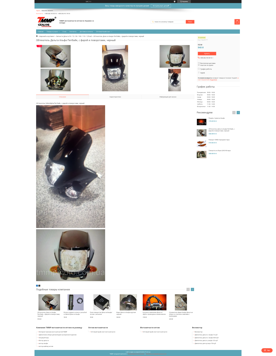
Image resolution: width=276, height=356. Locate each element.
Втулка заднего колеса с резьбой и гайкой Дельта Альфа (75, 313)
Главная (40, 32)
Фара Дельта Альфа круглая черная (126, 313)
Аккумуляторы (44, 338)
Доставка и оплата (86, 32)
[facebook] (37, 286)
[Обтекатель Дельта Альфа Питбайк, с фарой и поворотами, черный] (49, 302)
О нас (64, 32)
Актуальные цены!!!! (161, 6)
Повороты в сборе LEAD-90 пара (220, 150)
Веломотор (198, 332)
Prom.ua (147, 352)
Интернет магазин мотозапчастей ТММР (53, 332)
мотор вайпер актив (46, 346)
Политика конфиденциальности (156, 354)
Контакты (73, 32)
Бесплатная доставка (207, 63)
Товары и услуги (52, 32)
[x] (39, 286)
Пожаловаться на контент (136, 354)
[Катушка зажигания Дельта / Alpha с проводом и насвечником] (154, 302)
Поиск (190, 22)
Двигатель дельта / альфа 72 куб (206, 335)
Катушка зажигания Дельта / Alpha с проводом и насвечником (154, 313)
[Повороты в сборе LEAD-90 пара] (201, 154)
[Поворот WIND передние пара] (201, 144)
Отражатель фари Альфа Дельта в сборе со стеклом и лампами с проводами (181, 314)
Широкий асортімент (47, 36)
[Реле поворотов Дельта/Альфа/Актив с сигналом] (102, 302)
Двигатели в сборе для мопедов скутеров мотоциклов (57, 335)
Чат (268, 350)
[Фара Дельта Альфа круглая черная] (128, 302)
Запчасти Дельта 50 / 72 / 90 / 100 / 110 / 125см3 (74, 36)
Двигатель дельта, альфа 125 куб (206, 340)
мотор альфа (43, 343)
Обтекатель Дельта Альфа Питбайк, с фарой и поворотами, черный (48, 314)
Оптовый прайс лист (103, 32)
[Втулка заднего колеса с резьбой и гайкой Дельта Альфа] (75, 302)
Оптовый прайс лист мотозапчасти (103, 332)
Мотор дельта (44, 340)
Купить (207, 53)
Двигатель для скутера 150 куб (205, 343)
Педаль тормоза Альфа (217, 118)
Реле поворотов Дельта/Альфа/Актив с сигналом (101, 313)
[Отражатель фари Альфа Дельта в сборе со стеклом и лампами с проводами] (181, 302)
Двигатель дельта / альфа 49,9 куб (207, 338)
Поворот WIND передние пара (219, 140)
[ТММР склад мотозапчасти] (46, 22)
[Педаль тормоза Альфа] (201, 122)
